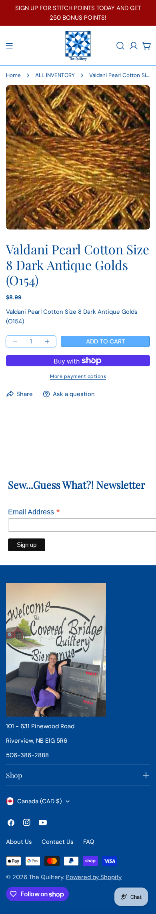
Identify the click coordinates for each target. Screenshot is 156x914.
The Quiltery (46, 877)
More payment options (78, 376)
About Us (19, 842)
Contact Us (58, 842)
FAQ (88, 842)
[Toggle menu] (9, 46)
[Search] (120, 46)
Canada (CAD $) (39, 801)
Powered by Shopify (94, 877)
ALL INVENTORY (55, 75)
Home (13, 75)
